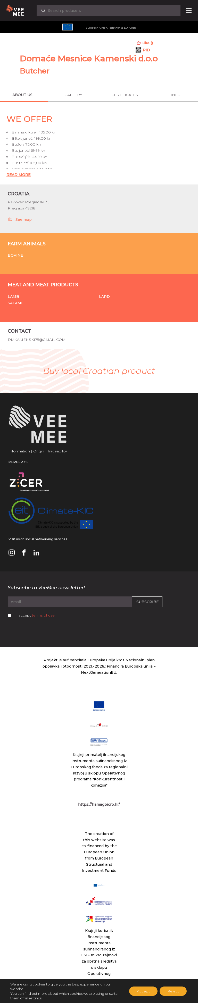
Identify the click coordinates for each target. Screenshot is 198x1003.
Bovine (15, 255)
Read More (18, 174)
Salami (15, 303)
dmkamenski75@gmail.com (36, 339)
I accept (35, 615)
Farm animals (27, 244)
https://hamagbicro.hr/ (99, 804)
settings (35, 998)
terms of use (43, 615)
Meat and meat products (43, 285)
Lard (104, 296)
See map (23, 219)
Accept (143, 991)
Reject (173, 991)
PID (146, 50)
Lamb (13, 296)
